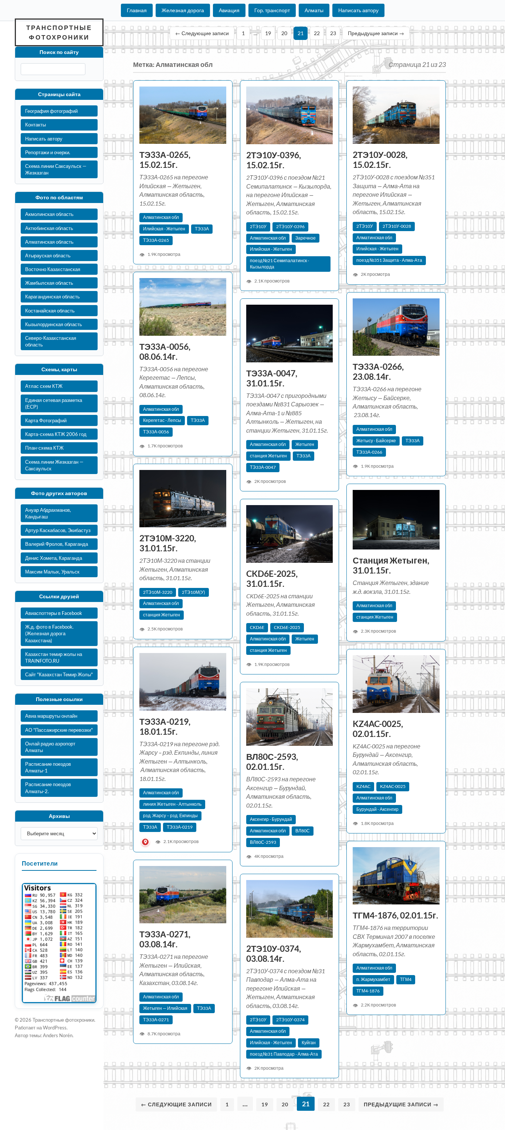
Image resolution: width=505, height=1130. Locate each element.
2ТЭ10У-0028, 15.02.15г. (380, 160)
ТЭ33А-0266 (369, 452)
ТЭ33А (202, 228)
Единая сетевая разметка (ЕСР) (53, 403)
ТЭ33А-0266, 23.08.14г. (378, 372)
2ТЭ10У (258, 226)
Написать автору (358, 10)
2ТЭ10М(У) (193, 592)
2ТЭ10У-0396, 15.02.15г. (273, 160)
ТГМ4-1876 (368, 991)
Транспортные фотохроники (59, 32)
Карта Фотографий (46, 420)
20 (284, 33)
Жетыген (304, 444)
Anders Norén (57, 1035)
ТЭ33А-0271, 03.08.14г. (164, 939)
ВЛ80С (302, 830)
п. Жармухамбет (373, 979)
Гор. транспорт (272, 10)
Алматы (314, 10)
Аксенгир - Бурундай (271, 819)
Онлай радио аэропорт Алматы (50, 747)
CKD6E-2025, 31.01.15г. (272, 579)
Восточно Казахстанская (52, 269)
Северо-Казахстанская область (50, 341)
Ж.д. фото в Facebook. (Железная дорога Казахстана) (49, 633)
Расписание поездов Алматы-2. (48, 787)
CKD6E (257, 627)
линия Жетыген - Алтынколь (172, 804)
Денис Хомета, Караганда (53, 558)
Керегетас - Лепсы (162, 420)
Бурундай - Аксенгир (377, 809)
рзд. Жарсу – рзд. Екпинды (170, 815)
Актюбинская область (49, 228)
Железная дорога (183, 10)
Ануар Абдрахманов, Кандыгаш (48, 513)
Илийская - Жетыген (164, 228)
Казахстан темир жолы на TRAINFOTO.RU (53, 657)
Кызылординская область (53, 324)
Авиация (229, 10)
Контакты (35, 125)
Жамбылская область (49, 283)
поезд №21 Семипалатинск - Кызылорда (279, 264)
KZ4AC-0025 (393, 786)
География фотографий (51, 111)
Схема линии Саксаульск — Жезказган (56, 169)
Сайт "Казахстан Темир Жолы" (59, 674)
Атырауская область (48, 255)
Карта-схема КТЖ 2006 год (56, 434)
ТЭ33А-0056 (156, 431)
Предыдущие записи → (376, 33)
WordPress (55, 1028)
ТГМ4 (405, 979)
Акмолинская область (49, 214)
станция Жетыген (268, 456)
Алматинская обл (161, 217)
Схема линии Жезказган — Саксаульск (54, 465)
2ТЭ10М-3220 (157, 592)
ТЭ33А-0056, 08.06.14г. (164, 352)
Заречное (305, 238)
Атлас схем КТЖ (43, 386)
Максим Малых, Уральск (52, 572)
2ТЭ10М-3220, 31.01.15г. (167, 543)
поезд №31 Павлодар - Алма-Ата (284, 1054)
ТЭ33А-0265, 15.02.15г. (164, 160)
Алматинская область (49, 242)
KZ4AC (363, 786)
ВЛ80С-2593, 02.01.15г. (272, 762)
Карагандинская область (52, 297)
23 (333, 33)
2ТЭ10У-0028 (397, 226)
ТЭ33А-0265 (156, 240)
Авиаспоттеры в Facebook (53, 613)
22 (317, 33)
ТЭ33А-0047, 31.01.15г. (271, 378)
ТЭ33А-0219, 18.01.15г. (164, 727)
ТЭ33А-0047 (263, 467)
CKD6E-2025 (287, 627)
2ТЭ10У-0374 (290, 1019)
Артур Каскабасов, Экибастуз (58, 530)
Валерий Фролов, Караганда (56, 544)
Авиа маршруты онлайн (51, 716)
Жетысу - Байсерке (376, 440)
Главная (137, 10)
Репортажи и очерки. (47, 152)
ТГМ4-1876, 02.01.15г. (395, 915)
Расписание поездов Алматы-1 (48, 767)
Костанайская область (50, 311)
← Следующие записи (202, 33)
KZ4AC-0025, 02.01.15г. (378, 729)
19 (268, 33)
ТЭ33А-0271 (156, 1019)
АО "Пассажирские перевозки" (59, 730)
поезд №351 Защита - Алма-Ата (389, 260)
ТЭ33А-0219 (180, 827)
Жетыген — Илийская (165, 1008)
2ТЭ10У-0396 (290, 226)
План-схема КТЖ (44, 448)
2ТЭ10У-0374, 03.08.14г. (273, 954)
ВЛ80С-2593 (263, 842)
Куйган (309, 1042)
